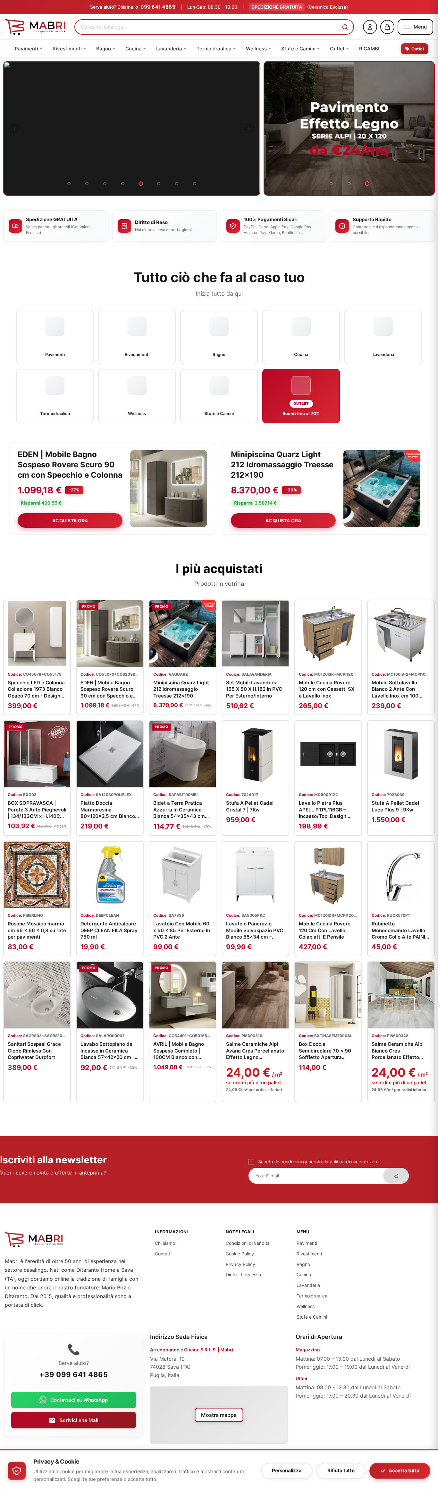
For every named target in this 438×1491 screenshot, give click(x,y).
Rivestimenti (309, 1253)
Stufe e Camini (312, 1317)
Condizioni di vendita (248, 1243)
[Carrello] (387, 27)
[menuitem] (28, 49)
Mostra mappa (219, 1415)
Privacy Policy (240, 1264)
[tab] (69, 183)
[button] (345, 27)
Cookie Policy (240, 1253)
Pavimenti (307, 1243)
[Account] (370, 27)
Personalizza (287, 1471)
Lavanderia (308, 1285)
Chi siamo (165, 1243)
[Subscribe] (396, 1176)
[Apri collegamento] (132, 128)
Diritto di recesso (243, 1274)
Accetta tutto (404, 1471)
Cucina (304, 1274)
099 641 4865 (157, 7)
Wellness (306, 1306)
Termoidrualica (312, 1295)
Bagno (303, 1264)
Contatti (163, 1253)
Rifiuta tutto (341, 1471)
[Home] (35, 27)
